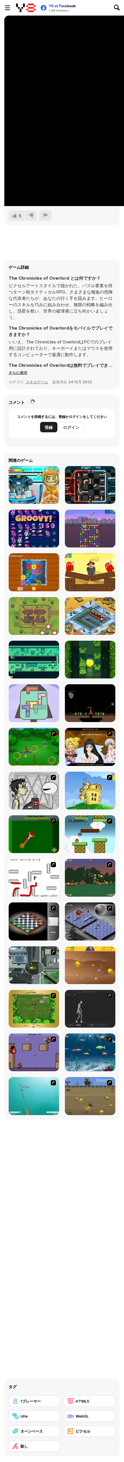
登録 (49, 427)
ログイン (71, 427)
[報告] (45, 215)
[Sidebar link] (7, 8)
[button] (18, 372)
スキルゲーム (37, 381)
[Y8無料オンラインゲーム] (25, 7)
